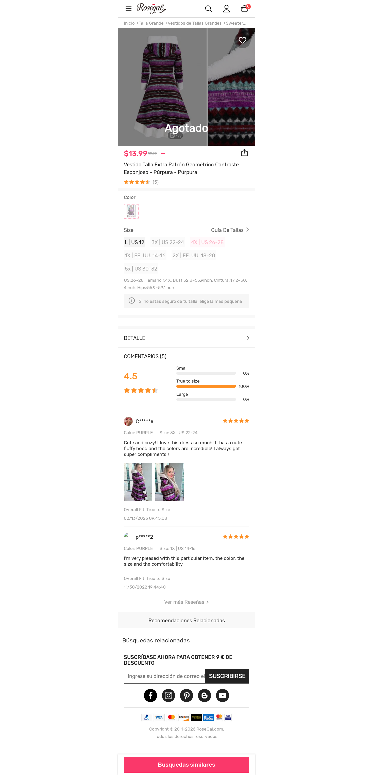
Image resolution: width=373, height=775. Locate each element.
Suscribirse (227, 675)
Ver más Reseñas (184, 602)
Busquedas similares (186, 764)
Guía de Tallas (227, 230)
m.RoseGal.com (156, 8)
